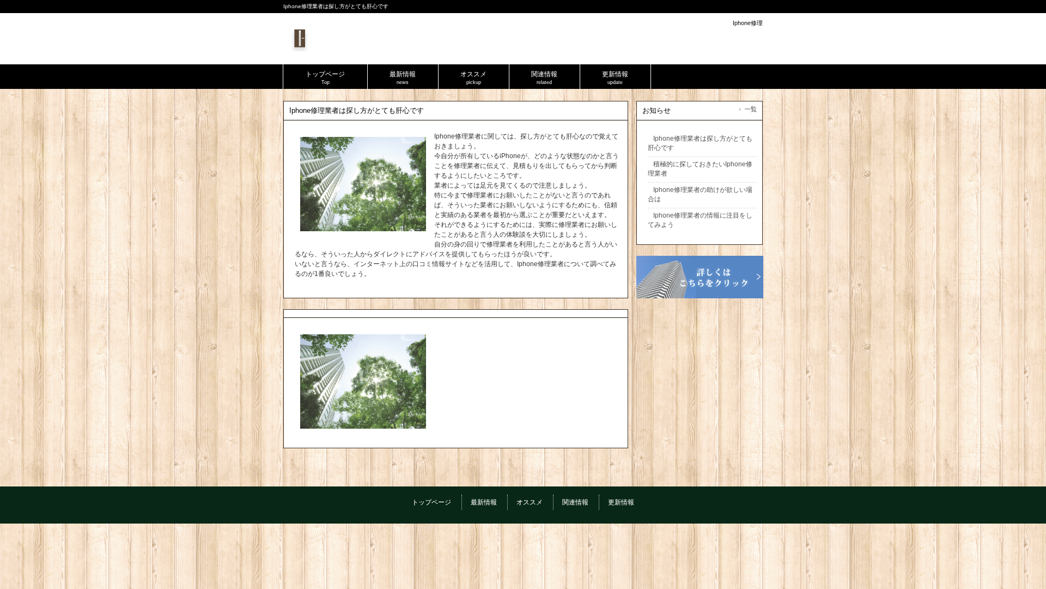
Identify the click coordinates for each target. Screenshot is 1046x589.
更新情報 (621, 502)
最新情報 (484, 502)
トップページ (431, 502)
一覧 (751, 109)
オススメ (529, 502)
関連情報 (575, 502)
